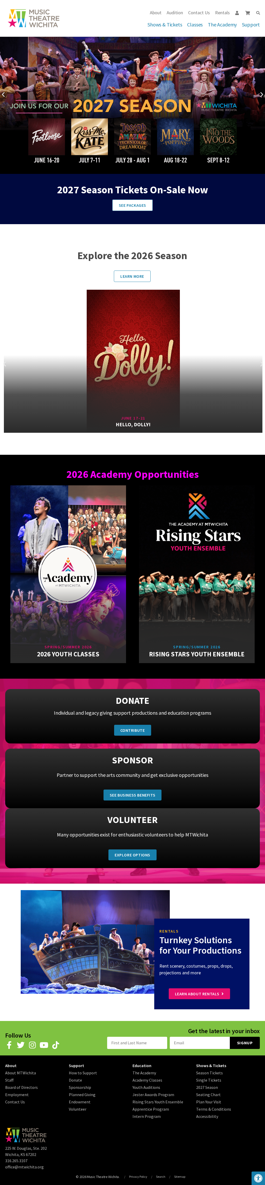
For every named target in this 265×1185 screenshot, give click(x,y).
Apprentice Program (150, 1109)
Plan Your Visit (208, 1101)
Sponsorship (80, 1087)
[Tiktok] (56, 1045)
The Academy (222, 24)
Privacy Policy (138, 1177)
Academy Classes (147, 1080)
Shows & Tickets (165, 24)
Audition (175, 13)
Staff (9, 1080)
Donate (75, 1080)
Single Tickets (208, 1080)
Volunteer (77, 1109)
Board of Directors (21, 1087)
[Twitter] (21, 1045)
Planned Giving (82, 1094)
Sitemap (179, 1177)
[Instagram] (32, 1045)
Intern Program (146, 1116)
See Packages (132, 205)
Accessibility (207, 1116)
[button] (258, 13)
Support (251, 24)
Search (160, 1177)
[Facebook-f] (9, 1045)
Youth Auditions (146, 1087)
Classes (195, 24)
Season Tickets (209, 1072)
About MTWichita (20, 1072)
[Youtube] (44, 1045)
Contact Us (199, 13)
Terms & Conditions (213, 1109)
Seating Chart (208, 1094)
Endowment (80, 1101)
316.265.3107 (16, 1160)
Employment (17, 1094)
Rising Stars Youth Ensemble (157, 1101)
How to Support (83, 1072)
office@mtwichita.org (24, 1166)
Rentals (222, 13)
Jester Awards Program (153, 1094)
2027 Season (207, 1087)
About (155, 13)
